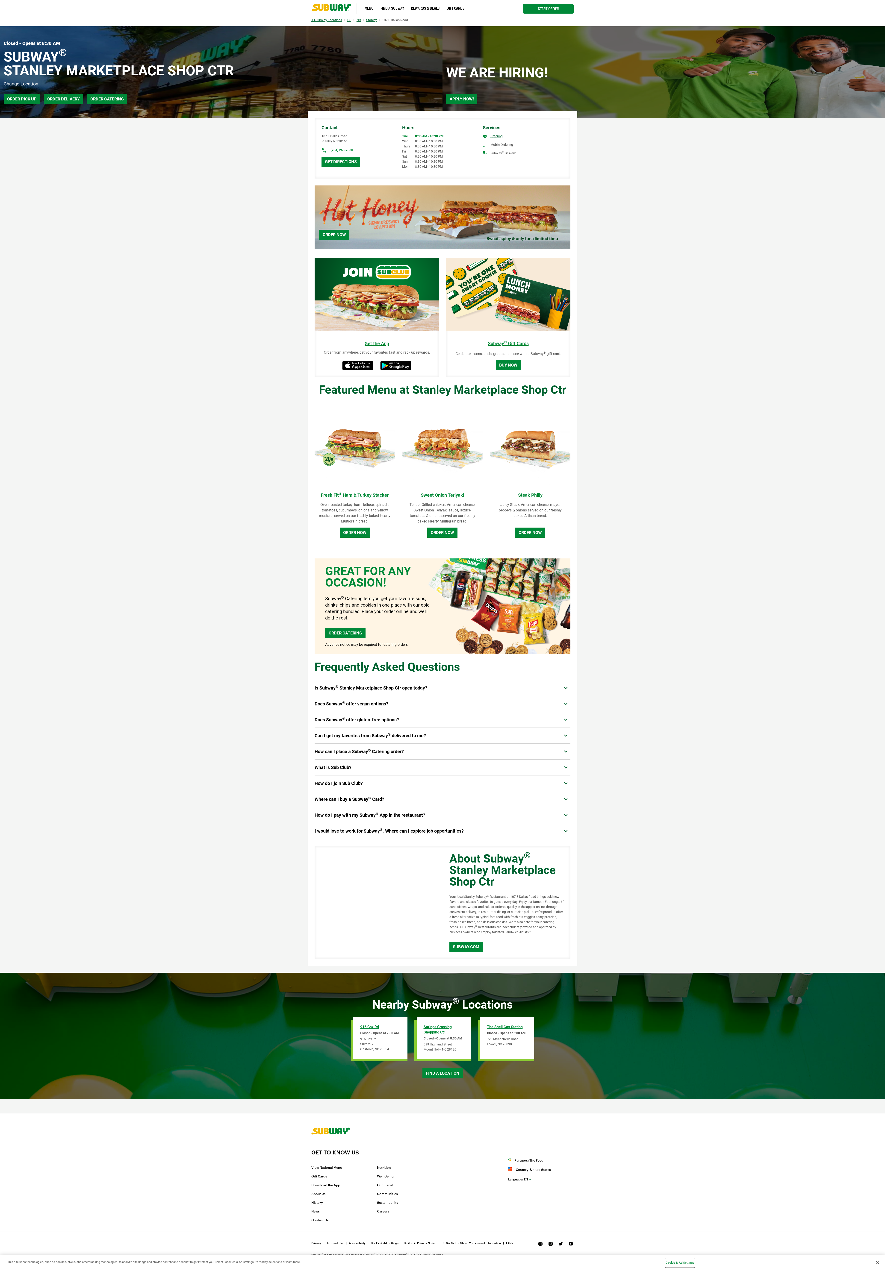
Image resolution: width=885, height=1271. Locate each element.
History (317, 1202)
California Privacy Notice (420, 1243)
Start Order (548, 9)
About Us (318, 1194)
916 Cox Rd (369, 1027)
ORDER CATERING (345, 633)
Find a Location (442, 1073)
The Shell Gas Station (505, 1027)
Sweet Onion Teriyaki (442, 495)
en (518, 1179)
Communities (387, 1194)
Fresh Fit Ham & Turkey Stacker (355, 495)
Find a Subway (392, 8)
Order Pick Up (22, 99)
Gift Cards (456, 8)
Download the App (325, 1185)
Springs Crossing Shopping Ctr (438, 1029)
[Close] (878, 1263)
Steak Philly (530, 495)
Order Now (334, 234)
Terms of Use (335, 1243)
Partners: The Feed (528, 1160)
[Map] (377, 902)
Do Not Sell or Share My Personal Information (471, 1243)
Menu (369, 8)
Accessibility (357, 1243)
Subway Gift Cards (508, 343)
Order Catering (107, 99)
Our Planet (385, 1185)
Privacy (316, 1243)
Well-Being (385, 1176)
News (315, 1211)
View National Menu (326, 1167)
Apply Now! (462, 99)
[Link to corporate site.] (331, 1146)
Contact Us (319, 1220)
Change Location (21, 84)
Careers (383, 1211)
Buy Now (508, 365)
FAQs (509, 1243)
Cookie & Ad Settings (384, 1243)
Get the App (377, 343)
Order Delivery (63, 99)
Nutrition (384, 1167)
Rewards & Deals (425, 8)
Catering (496, 136)
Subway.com (466, 946)
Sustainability (387, 1202)
